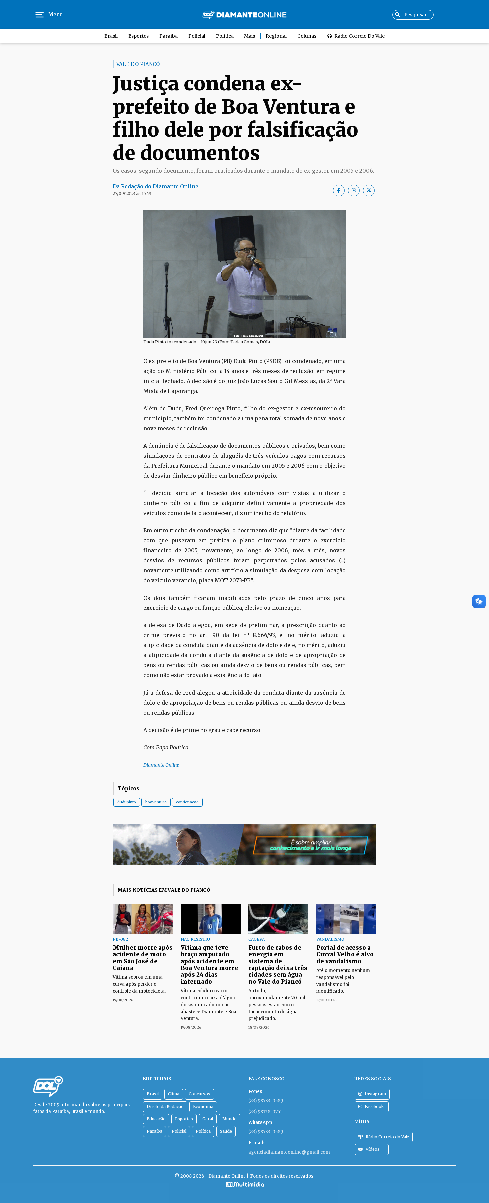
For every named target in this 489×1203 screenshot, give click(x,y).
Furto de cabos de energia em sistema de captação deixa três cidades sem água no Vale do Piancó (277, 964)
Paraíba (168, 36)
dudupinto (126, 802)
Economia (203, 1106)
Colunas (306, 36)
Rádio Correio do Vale (359, 36)
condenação (187, 802)
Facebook (374, 1106)
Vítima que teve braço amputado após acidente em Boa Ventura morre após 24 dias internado (209, 964)
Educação (156, 1119)
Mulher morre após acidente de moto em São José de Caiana (143, 958)
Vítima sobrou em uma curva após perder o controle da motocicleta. (139, 984)
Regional (276, 36)
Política (225, 36)
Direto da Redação (165, 1106)
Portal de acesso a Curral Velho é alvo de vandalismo (345, 954)
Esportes (138, 36)
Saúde (226, 1131)
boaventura (156, 802)
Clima (173, 1093)
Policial (196, 36)
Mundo (229, 1119)
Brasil (111, 36)
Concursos (199, 1093)
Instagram (375, 1093)
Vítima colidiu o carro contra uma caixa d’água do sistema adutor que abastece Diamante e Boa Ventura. (208, 1004)
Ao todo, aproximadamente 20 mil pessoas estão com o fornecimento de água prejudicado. (276, 1004)
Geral (207, 1119)
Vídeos (373, 1149)
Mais (249, 36)
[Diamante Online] (244, 14)
